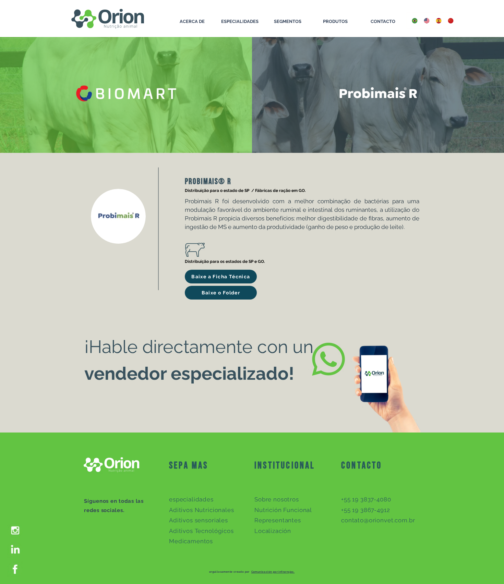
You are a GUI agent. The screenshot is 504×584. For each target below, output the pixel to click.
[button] (221, 276)
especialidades (191, 499)
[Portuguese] (413, 20)
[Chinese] (449, 20)
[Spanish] (437, 20)
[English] (425, 20)
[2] (15, 569)
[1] (15, 550)
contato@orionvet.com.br (378, 520)
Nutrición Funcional (283, 510)
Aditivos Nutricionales (201, 510)
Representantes (277, 520)
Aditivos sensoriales (198, 520)
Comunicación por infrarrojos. (273, 571)
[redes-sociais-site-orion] (15, 530)
